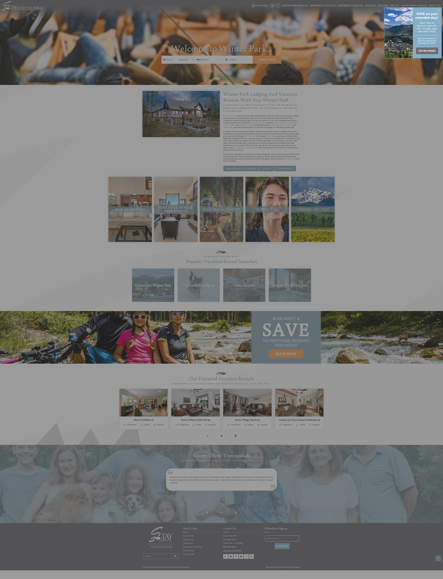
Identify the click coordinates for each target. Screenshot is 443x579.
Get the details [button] (427, 50)
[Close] (439, 10)
